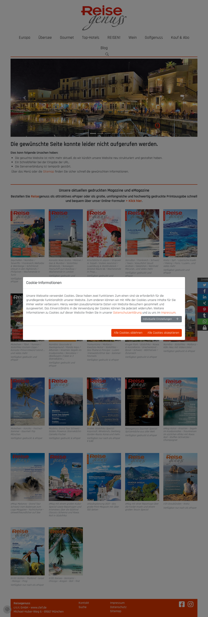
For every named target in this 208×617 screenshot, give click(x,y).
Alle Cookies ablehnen (128, 333)
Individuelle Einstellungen (157, 319)
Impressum (168, 313)
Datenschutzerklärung (127, 313)
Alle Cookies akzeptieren (163, 333)
